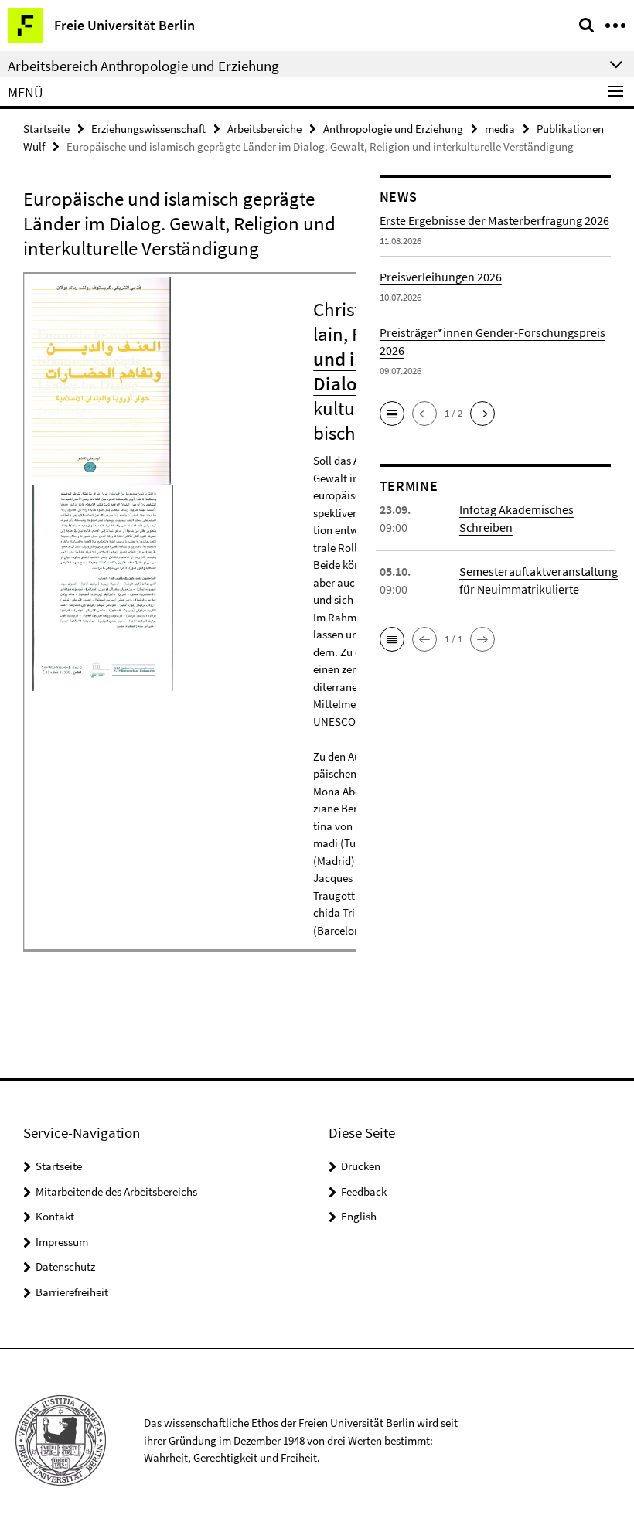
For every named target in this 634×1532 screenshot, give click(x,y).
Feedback (364, 1191)
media (500, 128)
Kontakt (55, 1216)
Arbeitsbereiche (264, 128)
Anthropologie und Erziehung (393, 128)
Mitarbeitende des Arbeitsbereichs (116, 1191)
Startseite (46, 128)
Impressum (62, 1241)
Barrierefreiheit (72, 1292)
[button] (392, 413)
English (359, 1216)
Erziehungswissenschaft (148, 128)
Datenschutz (65, 1266)
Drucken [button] (360, 1166)
